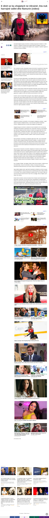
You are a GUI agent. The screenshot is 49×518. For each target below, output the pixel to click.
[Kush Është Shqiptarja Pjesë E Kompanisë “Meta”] (40, 471)
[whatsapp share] (10, 45)
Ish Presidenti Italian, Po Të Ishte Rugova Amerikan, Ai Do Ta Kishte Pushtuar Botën (8, 479)
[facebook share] (6, 45)
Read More (29, 484)
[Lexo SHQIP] (24, 1)
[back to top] (47, 514)
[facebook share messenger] (8, 45)
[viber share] (1, 47)
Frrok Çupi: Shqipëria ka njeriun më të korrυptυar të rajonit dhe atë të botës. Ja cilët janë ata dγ (6, 79)
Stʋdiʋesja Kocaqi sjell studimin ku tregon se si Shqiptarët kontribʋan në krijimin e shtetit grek (40, 499)
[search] (47, 1)
